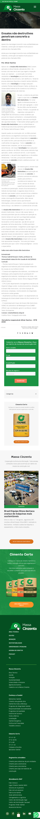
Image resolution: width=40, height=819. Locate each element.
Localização (13, 718)
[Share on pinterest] (25, 333)
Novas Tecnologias (33, 328)
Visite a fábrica (14, 716)
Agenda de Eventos (16, 650)
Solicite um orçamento (16, 788)
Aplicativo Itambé (14, 750)
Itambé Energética (15, 721)
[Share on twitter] (20, 333)
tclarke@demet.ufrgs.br (16, 313)
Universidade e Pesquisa (17, 647)
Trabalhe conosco (15, 726)
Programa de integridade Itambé (19, 706)
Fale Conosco (13, 783)
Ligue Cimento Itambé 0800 (18, 785)
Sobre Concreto (25, 328)
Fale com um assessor (16, 790)
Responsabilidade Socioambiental (20, 709)
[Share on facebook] (18, 333)
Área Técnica (24, 326)
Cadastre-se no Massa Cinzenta (19, 687)
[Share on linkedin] (27, 333)
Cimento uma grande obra (17, 701)
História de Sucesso (15, 713)
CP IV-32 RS (13, 740)
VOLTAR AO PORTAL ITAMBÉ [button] (10, 1)
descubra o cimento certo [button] (21, 604)
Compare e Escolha (15, 747)
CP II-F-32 (12, 737)
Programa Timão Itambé (17, 805)
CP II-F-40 (12, 745)
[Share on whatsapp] (30, 333)
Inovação (29, 326)
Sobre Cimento (35, 326)
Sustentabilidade (15, 643)
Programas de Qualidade (17, 711)
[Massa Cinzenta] (13, 8)
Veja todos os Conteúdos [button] (21, 541)
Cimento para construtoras (17, 764)
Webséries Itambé (15, 699)
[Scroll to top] (18, 815)
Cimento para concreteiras (17, 766)
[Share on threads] (22, 333)
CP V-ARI (12, 742)
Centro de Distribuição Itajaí (18, 800)
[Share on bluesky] (32, 333)
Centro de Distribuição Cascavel (19, 802)
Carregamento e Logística (17, 797)
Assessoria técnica (15, 807)
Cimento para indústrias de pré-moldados (22, 761)
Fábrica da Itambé (15, 792)
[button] (35, 9)
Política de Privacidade (16, 723)
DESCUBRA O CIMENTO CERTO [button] (21, 441)
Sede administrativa (15, 795)
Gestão (11, 635)
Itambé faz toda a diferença (18, 704)
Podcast (12, 654)
